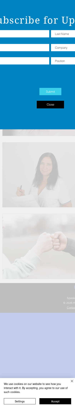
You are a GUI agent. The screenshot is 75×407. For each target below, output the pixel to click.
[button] (50, 104)
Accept (55, 401)
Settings (20, 401)
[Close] (69, 383)
